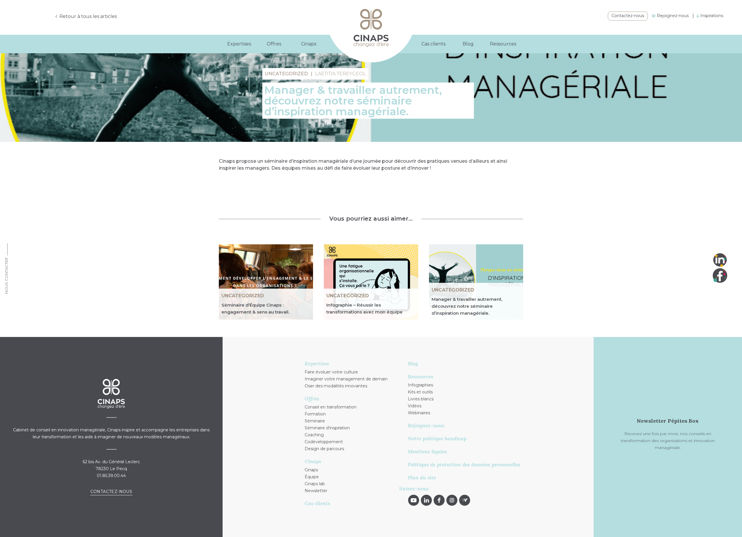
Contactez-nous (628, 15)
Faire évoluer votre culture (331, 372)
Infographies (420, 385)
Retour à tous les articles (88, 16)
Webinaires (419, 412)
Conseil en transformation (331, 407)
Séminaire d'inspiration (327, 427)
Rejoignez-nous (672, 15)
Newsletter (316, 490)
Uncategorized (242, 295)
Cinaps (311, 469)
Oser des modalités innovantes (336, 385)
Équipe (312, 476)
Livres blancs (421, 399)
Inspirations (711, 15)
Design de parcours (324, 448)
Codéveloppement (324, 441)
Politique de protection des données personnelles (464, 464)
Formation (315, 414)
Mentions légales (427, 451)
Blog (468, 44)
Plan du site (422, 477)
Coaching (314, 434)
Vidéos (414, 405)
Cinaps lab (315, 483)
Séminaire (315, 421)
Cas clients (433, 44)
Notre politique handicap (437, 438)
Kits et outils (420, 392)
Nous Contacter (6, 275)
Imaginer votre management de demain (346, 379)
